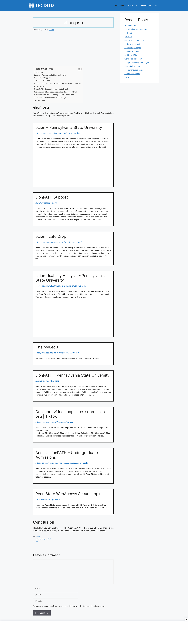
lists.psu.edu (41, 86)
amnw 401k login (131, 51)
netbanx (128, 33)
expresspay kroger (132, 48)
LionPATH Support (43, 78)
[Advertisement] (73, 50)
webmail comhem (132, 74)
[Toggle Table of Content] (78, 69)
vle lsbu (127, 77)
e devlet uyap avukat (43, 539)
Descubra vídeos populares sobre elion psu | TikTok (56, 92)
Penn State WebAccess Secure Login (51, 98)
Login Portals (119, 5)
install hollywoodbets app (135, 29)
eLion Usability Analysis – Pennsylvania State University (58, 83)
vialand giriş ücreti (132, 66)
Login (38, 536)
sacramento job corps (133, 70)
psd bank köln (130, 55)
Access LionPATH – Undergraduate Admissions (55, 95)
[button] (156, 5)
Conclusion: (41, 100)
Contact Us (132, 5)
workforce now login (133, 59)
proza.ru (128, 37)
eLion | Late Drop (43, 81)
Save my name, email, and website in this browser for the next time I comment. (70, 606)
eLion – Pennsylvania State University (51, 75)
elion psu (39, 72)
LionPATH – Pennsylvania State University (52, 89)
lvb (37, 541)
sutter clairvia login (132, 44)
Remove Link (146, 5)
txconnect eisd (130, 25)
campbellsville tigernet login (136, 62)
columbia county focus (134, 40)
